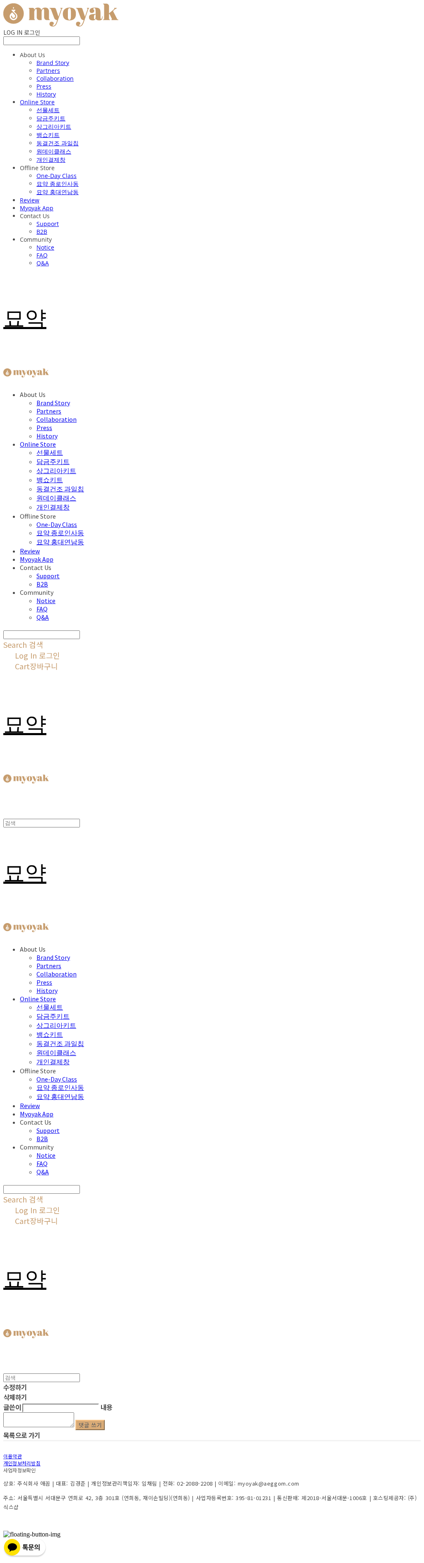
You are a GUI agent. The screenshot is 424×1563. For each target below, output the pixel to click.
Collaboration (55, 78)
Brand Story (52, 63)
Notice (45, 247)
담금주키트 (50, 118)
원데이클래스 (53, 151)
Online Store (37, 102)
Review (29, 200)
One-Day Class (56, 176)
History (46, 94)
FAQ (42, 255)
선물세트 (48, 110)
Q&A (42, 263)
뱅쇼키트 (48, 135)
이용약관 (12, 1456)
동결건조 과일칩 (57, 143)
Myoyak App (36, 208)
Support (47, 224)
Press (43, 86)
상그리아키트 (53, 126)
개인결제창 (50, 160)
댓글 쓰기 (90, 1425)
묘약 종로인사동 (57, 184)
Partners (48, 71)
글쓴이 (12, 1407)
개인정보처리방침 (22, 1463)
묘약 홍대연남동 (57, 192)
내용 (107, 1407)
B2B (41, 232)
